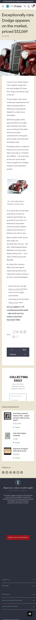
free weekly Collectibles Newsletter (15, 316)
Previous (13, 354)
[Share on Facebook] (13, 332)
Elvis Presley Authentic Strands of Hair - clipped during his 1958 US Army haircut (21, 417)
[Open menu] (3, 6)
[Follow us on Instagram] (10, 472)
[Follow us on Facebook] (3, 472)
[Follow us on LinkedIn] (21, 472)
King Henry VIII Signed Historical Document (20, 450)
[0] (32, 6)
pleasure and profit (15, 289)
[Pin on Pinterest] (17, 332)
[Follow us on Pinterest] (14, 472)
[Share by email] (24, 332)
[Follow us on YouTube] (18, 472)
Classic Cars (13, 302)
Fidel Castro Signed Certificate (19, 434)
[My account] (29, 6)
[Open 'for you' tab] (30, 614)
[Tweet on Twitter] (21, 332)
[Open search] (25, 6)
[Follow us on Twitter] (7, 472)
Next (24, 350)
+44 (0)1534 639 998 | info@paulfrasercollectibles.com (18, 1)
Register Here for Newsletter (18, 537)
